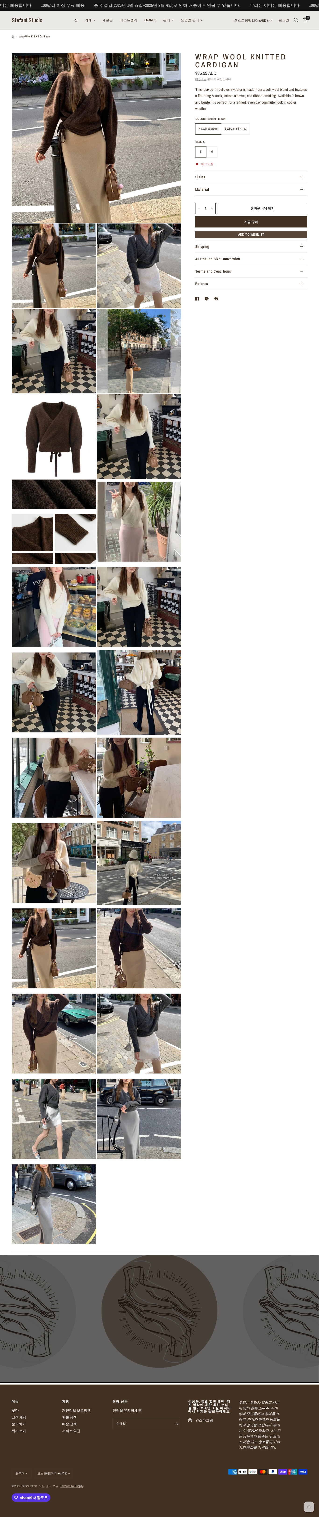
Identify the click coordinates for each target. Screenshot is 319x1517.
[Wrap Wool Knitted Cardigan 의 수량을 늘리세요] (211, 208)
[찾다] (296, 20)
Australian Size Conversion (217, 258)
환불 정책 (69, 1417)
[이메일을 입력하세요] (176, 1423)
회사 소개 (19, 1430)
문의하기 (19, 1424)
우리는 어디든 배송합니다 (184, 5)
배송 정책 (69, 1424)
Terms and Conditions (213, 271)
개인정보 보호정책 (76, 1410)
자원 (65, 1401)
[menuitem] (76, 20)
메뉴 (15, 1401)
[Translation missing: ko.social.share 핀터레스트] (217, 298)
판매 (166, 20)
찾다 (15, 1410)
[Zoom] (171, 62)
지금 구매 (251, 222)
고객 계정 (19, 1417)
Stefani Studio (27, 20)
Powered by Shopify (71, 1486)
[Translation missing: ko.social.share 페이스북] (198, 298)
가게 (88, 20)
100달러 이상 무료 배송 (240, 5)
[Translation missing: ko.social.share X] (207, 298)
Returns (201, 283)
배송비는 (200, 79)
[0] (304, 20)
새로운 (107, 20)
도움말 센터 (190, 20)
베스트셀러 (128, 20)
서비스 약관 (71, 1430)
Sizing (200, 177)
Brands (150, 20)
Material (202, 189)
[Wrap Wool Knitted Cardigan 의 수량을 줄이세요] (198, 208)
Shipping (202, 246)
